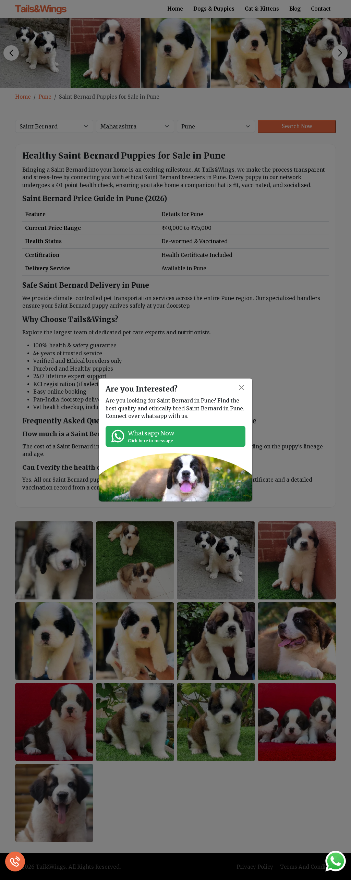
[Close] (242, 388)
